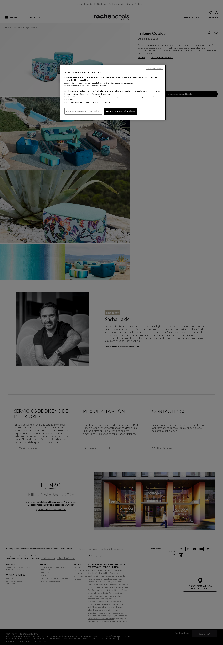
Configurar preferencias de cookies (83, 111)
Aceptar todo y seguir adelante (120, 111)
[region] (113, 92)
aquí (108, 102)
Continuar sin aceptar (154, 69)
